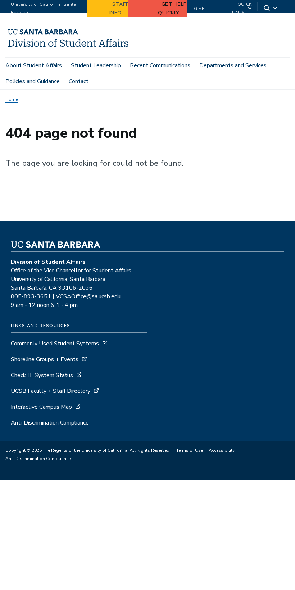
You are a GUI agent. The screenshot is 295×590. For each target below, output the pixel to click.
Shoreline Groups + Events (44, 359)
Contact (78, 81)
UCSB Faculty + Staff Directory (50, 391)
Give (199, 9)
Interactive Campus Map (41, 407)
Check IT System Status (42, 375)
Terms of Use (189, 450)
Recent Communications (160, 65)
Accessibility (222, 450)
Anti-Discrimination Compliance (50, 423)
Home (11, 99)
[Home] (68, 47)
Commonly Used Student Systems (55, 344)
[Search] (271, 9)
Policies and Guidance (32, 81)
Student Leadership (96, 65)
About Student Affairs (33, 65)
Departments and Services (233, 65)
